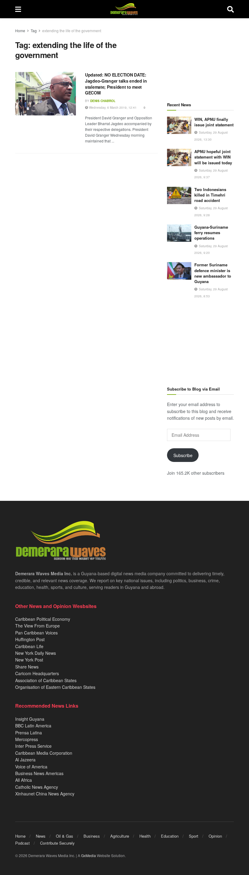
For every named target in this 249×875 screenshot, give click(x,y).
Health (145, 836)
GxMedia (88, 855)
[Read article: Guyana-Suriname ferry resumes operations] (179, 233)
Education (170, 836)
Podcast (22, 843)
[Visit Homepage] (124, 9)
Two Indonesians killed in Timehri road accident (210, 194)
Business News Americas (39, 773)
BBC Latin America (33, 726)
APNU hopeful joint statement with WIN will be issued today (213, 157)
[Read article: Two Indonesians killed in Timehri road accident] (179, 195)
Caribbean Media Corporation (43, 753)
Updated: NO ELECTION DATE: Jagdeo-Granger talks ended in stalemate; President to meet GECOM (116, 84)
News (41, 836)
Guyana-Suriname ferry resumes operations (211, 232)
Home (20, 30)
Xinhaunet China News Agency (44, 794)
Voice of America (31, 767)
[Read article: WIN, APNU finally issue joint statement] (179, 125)
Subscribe (183, 455)
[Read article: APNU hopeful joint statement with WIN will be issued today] (179, 157)
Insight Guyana (29, 719)
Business (92, 836)
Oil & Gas (64, 836)
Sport (193, 836)
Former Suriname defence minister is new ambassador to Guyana (212, 273)
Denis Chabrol (102, 101)
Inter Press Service (33, 746)
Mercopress (26, 739)
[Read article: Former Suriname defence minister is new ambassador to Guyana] (179, 270)
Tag (34, 30)
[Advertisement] (200, 57)
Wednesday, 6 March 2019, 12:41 (112, 107)
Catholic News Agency (36, 787)
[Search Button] (230, 9)
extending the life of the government (71, 30)
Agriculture (119, 836)
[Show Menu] (18, 9)
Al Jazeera (25, 760)
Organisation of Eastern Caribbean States (55, 687)
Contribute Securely (57, 843)
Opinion (215, 836)
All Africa (23, 780)
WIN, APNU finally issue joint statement (214, 122)
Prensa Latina (28, 733)
